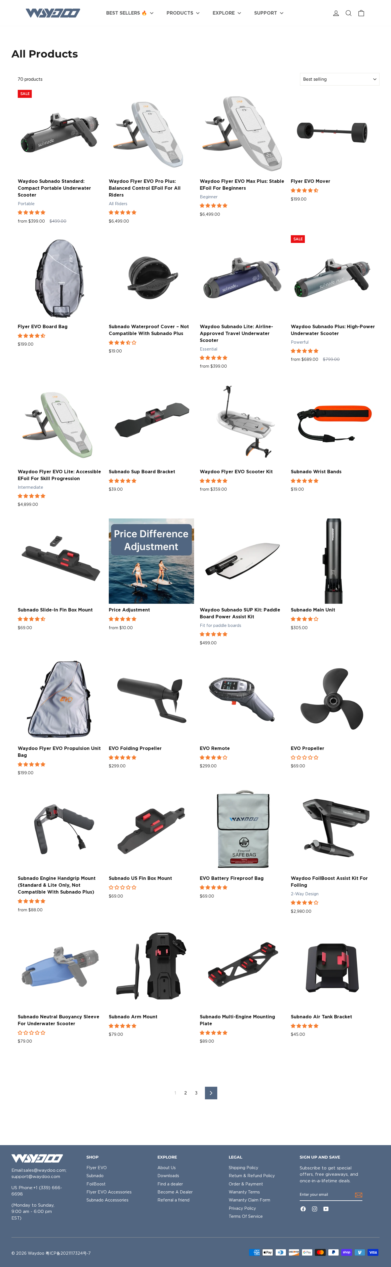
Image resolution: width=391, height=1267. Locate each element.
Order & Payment (246, 1184)
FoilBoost (96, 1184)
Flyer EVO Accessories (109, 1192)
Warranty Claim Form (249, 1200)
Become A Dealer (175, 1192)
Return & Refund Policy (252, 1175)
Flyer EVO (96, 1167)
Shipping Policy (243, 1167)
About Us (166, 1167)
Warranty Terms (244, 1192)
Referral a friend (173, 1200)
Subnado (95, 1175)
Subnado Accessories (107, 1200)
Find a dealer (170, 1184)
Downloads (168, 1175)
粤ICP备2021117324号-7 (68, 1253)
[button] (32, 212)
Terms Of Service (246, 1216)
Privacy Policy (242, 1208)
